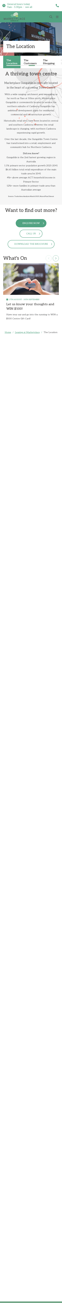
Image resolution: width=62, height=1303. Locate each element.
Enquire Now (31, 223)
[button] (49, 258)
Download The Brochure (31, 244)
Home (8, 332)
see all (28, 7)
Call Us (31, 233)
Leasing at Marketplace (27, 332)
